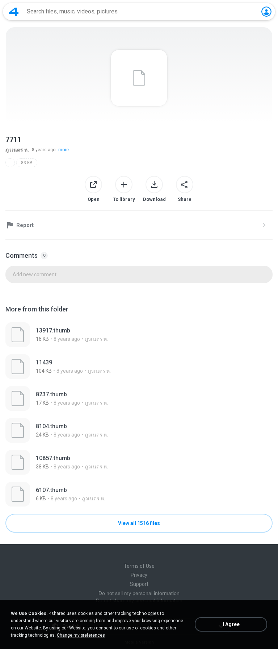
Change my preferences (81, 635)
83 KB (27, 162)
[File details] (139, 334)
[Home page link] (13, 11)
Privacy (139, 575)
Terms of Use (139, 566)
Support (139, 584)
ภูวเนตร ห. (17, 150)
